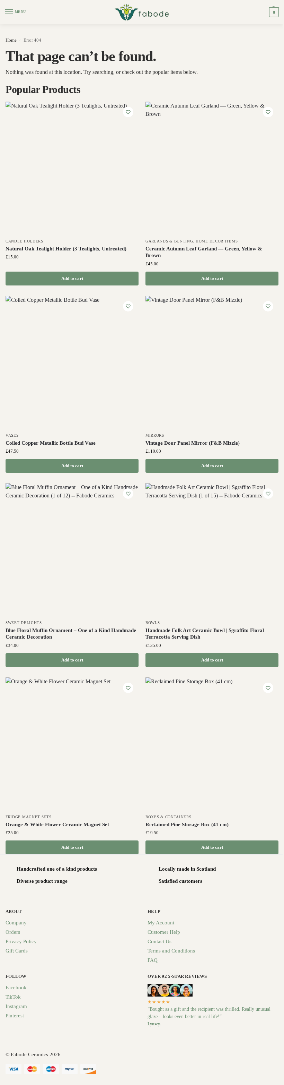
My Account (161, 922)
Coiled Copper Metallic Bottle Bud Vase (51, 443)
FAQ (153, 960)
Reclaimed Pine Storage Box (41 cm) (187, 824)
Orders (13, 932)
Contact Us (159, 941)
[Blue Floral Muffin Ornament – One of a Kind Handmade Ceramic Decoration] (72, 549)
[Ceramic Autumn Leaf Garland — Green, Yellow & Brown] (211, 168)
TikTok (13, 997)
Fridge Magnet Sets (29, 817)
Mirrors (154, 435)
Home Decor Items (217, 241)
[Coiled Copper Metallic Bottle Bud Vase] (72, 362)
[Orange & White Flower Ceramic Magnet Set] (72, 744)
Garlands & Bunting (169, 241)
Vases (12, 435)
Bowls (152, 623)
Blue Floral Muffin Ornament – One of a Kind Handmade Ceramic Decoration (71, 633)
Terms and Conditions (171, 951)
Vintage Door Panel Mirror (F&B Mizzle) (192, 443)
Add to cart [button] (72, 278)
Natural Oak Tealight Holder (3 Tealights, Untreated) (66, 248)
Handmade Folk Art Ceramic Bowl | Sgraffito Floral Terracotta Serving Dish (204, 633)
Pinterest (15, 1015)
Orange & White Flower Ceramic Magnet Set (57, 824)
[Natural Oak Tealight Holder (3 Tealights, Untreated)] (72, 168)
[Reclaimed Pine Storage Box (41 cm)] (211, 744)
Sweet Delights (24, 623)
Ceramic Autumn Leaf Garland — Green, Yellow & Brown (203, 252)
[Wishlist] (128, 112)
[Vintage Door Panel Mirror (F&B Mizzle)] (211, 362)
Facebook (16, 987)
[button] (273, 12)
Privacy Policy (21, 941)
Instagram (16, 1006)
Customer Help (164, 932)
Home (11, 40)
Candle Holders (24, 241)
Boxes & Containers (168, 817)
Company (16, 922)
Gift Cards (17, 951)
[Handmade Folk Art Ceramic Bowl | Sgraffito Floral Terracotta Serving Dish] (211, 549)
